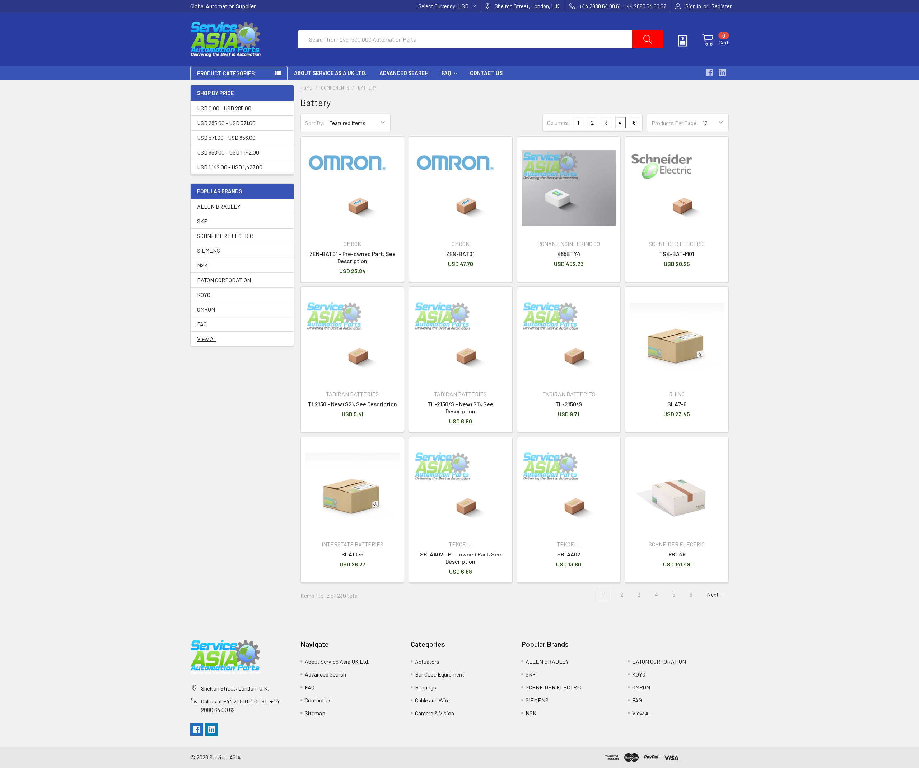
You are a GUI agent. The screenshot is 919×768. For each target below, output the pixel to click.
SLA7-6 (676, 403)
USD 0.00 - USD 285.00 (224, 108)
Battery (367, 88)
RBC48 (676, 554)
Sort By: (315, 122)
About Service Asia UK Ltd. (330, 73)
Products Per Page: (675, 122)
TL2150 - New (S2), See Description (352, 403)
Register (721, 6)
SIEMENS (208, 250)
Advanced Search (404, 73)
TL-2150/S (568, 403)
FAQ (447, 73)
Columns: (558, 122)
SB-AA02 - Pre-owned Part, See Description (460, 558)
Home (306, 88)
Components (335, 88)
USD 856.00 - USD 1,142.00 (228, 152)
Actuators (427, 661)
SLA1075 (352, 554)
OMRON (206, 309)
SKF (202, 221)
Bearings (425, 687)
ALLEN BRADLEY (219, 206)
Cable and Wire (432, 700)
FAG (202, 324)
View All (206, 338)
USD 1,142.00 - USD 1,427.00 (229, 166)
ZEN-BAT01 (460, 253)
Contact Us (486, 73)
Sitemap (315, 713)
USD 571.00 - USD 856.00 (226, 137)
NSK (202, 265)
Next (713, 594)
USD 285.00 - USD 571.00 (226, 122)
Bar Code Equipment (439, 674)
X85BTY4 (568, 253)
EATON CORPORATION (224, 279)
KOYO (203, 294)
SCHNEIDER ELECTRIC (225, 235)
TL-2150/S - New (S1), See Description (460, 407)
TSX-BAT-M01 (676, 253)
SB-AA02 (568, 554)
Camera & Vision (434, 713)
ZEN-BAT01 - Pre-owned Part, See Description (352, 257)
